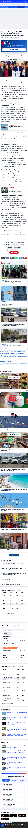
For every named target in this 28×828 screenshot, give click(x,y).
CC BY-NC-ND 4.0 (20, 825)
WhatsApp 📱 (6, 244)
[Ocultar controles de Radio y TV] (27, 390)
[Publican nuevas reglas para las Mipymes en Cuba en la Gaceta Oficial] (14, 440)
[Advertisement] (14, 19)
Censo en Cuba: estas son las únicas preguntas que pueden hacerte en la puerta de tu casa (14, 583)
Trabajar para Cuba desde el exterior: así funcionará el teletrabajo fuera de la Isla (14, 574)
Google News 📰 (17, 247)
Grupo (23, 780)
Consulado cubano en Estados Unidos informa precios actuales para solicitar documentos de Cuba (14, 564)
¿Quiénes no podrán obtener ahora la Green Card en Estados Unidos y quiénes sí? (16, 729)
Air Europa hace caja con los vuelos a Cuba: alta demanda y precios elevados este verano (13, 569)
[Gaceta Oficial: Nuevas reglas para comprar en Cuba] (14, 381)
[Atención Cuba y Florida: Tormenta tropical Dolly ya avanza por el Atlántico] (14, 500)
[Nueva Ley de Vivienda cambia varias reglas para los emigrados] (14, 541)
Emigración (4, 351)
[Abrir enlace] (4, 713)
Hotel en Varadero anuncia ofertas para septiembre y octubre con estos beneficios (14, 490)
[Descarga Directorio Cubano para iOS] (5, 816)
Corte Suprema (5, 353)
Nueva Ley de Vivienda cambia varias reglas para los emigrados (12, 550)
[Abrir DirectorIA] (2, 825)
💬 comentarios (14, 252)
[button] (27, 394)
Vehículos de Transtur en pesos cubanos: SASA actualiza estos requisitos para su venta (13, 470)
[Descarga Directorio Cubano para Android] (13, 816)
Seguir (14, 780)
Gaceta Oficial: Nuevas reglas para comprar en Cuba (12, 389)
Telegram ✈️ (14, 244)
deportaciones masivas (17, 355)
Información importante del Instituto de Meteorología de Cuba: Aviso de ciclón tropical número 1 (12, 430)
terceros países (5, 358)
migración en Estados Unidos (17, 356)
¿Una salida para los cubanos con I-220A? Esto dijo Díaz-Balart (16, 718)
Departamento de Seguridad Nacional (16, 353)
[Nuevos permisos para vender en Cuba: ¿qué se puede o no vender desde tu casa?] (14, 520)
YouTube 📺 (9, 247)
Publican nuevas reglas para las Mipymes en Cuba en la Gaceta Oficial (12, 450)
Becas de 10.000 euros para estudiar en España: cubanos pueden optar (16, 768)
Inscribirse (6, 780)
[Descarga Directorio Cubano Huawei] (5, 819)
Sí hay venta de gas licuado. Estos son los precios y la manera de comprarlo (14, 409)
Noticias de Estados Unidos (19, 351)
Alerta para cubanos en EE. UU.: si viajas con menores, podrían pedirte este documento (16, 736)
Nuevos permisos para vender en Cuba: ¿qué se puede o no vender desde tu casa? (13, 530)
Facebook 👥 (21, 244)
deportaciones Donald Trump (6, 355)
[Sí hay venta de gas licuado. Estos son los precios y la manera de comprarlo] (14, 400)
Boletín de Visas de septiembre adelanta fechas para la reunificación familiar (16, 758)
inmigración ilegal (7, 356)
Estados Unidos (10, 351)
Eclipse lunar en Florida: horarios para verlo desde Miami (16, 723)
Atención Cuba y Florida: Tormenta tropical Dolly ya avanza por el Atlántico (13, 510)
